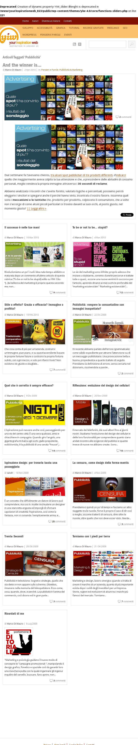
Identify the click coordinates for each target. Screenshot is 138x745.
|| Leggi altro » (36, 208)
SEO (125, 27)
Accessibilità (44, 27)
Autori (35, 20)
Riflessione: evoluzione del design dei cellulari (101, 385)
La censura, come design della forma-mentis (101, 463)
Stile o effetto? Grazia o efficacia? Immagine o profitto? (33, 307)
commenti (125, 117)
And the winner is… (22, 65)
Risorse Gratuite (93, 27)
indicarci (121, 175)
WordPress (29, 34)
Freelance (113, 27)
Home (25, 20)
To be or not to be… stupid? (90, 227)
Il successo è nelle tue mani (22, 227)
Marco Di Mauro (13, 69)
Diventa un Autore (51, 20)
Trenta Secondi (13, 536)
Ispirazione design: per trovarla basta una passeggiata (30, 465)
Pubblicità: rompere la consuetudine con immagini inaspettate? (98, 307)
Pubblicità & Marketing (70, 69)
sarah (10, 472)
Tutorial (74, 27)
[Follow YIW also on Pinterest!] (80, 44)
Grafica (60, 27)
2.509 (75, 44)
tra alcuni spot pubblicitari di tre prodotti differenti (81, 175)
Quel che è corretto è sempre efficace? (29, 385)
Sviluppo (27, 27)
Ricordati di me (14, 614)
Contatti (68, 20)
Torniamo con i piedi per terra (91, 536)
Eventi (68, 34)
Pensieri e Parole (50, 34)
